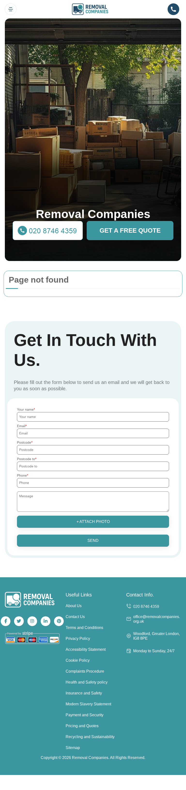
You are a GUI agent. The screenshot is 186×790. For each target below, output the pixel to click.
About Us (74, 606)
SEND (93, 540)
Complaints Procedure (85, 671)
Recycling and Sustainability (90, 737)
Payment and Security (84, 715)
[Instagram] (32, 621)
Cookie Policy (78, 660)
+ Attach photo (93, 522)
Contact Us (75, 617)
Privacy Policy (78, 638)
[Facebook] (5, 621)
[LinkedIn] (45, 621)
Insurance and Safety (84, 693)
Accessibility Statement (86, 649)
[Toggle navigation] (10, 9)
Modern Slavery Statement (88, 704)
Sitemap (73, 748)
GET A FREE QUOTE (130, 230)
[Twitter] (19, 621)
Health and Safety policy (87, 682)
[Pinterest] (59, 621)
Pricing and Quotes (82, 726)
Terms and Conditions (84, 628)
